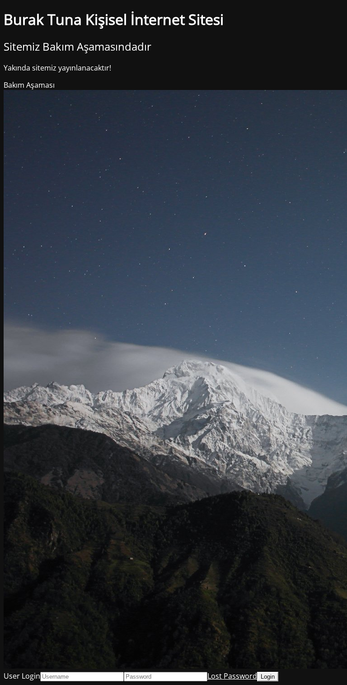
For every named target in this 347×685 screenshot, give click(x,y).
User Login (22, 676)
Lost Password (232, 676)
